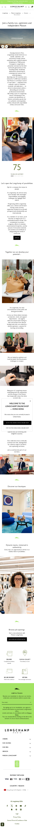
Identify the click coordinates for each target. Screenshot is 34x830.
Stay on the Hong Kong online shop (17, 428)
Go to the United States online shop (17, 422)
